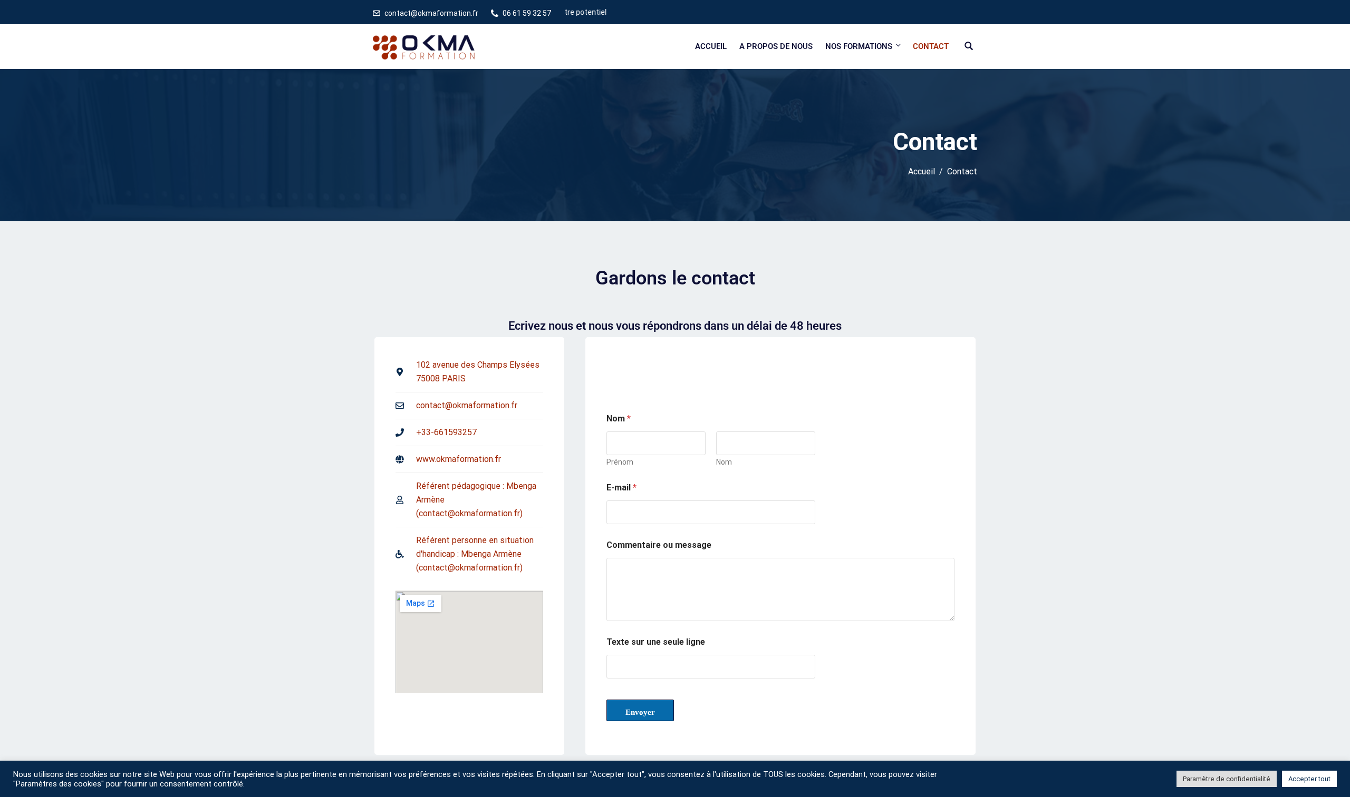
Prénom (619, 462)
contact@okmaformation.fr (431, 13)
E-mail (621, 488)
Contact (931, 46)
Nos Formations (858, 46)
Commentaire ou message (658, 545)
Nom (724, 462)
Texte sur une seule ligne (655, 642)
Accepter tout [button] (1309, 779)
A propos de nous (776, 46)
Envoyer (640, 712)
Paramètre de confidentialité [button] (1226, 779)
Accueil (711, 46)
